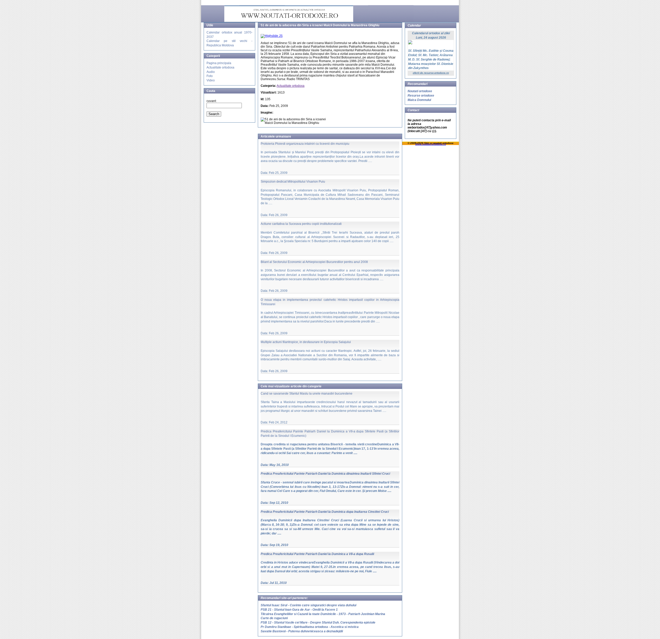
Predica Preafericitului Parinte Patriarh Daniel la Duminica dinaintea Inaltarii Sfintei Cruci (325, 473)
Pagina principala (219, 63)
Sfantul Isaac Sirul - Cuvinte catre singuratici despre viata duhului (308, 605)
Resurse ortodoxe (421, 95)
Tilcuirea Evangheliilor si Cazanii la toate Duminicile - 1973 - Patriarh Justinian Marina (323, 614)
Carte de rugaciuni (274, 618)
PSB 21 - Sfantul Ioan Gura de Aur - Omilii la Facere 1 (299, 609)
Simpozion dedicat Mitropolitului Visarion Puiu (293, 181)
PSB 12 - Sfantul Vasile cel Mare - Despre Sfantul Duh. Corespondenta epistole (318, 622)
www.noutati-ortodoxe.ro (430, 144)
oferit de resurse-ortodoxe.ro (431, 72)
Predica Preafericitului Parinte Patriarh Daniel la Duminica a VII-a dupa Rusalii (317, 554)
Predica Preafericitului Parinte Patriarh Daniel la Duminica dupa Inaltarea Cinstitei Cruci (325, 512)
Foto (210, 76)
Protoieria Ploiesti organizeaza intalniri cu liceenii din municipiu (305, 144)
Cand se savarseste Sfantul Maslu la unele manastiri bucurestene (306, 393)
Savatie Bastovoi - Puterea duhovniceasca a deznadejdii (302, 631)
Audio (211, 72)
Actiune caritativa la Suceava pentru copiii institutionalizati (301, 224)
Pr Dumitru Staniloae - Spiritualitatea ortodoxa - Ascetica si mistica (310, 627)
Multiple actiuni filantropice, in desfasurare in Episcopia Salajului (306, 342)
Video (211, 80)
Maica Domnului (419, 100)
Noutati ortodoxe (420, 91)
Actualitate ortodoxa (220, 67)
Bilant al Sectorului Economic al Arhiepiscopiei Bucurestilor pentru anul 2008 (314, 262)
